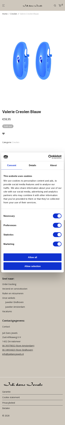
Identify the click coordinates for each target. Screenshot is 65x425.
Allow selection (32, 266)
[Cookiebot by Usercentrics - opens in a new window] (48, 157)
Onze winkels (8, 297)
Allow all (32, 257)
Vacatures (7, 311)
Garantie (6, 391)
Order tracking (9, 284)
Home (5, 14)
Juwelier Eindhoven (14, 302)
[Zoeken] (56, 5)
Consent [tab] (11, 165)
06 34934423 (8, 349)
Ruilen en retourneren (12, 293)
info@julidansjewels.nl (13, 354)
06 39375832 (9, 345)
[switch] (57, 225)
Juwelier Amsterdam (15, 306)
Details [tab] (32, 165)
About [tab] (53, 165)
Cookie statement (11, 397)
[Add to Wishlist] (3, 133)
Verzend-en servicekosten (14, 288)
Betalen (6, 408)
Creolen (13, 14)
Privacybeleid (8, 402)
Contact (6, 326)
